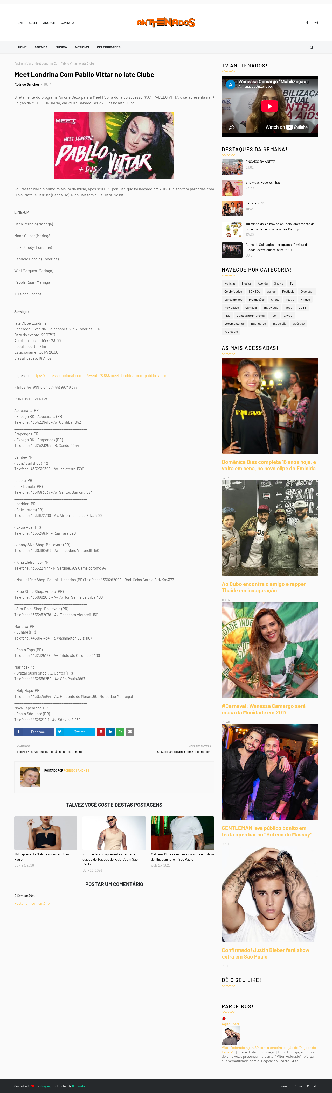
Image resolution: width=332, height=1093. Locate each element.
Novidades (231, 307)
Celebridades (233, 291)
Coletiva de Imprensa (251, 315)
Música (246, 283)
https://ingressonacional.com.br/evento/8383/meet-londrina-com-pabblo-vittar (99, 375)
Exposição (279, 323)
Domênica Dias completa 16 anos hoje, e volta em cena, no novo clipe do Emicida (269, 464)
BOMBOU (254, 291)
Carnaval (251, 307)
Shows (278, 283)
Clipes (275, 299)
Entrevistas (270, 307)
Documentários (234, 323)
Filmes (305, 299)
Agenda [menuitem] (41, 47)
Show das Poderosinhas (263, 182)
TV (291, 283)
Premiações (257, 299)
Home (20, 22)
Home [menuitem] (22, 47)
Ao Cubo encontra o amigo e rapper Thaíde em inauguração (264, 586)
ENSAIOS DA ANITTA (260, 162)
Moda (288, 307)
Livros (288, 315)
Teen (274, 315)
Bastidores (258, 323)
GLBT (302, 307)
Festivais (288, 291)
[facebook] (307, 22)
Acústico (299, 323)
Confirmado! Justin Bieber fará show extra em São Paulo (265, 953)
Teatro (290, 299)
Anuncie (49, 22)
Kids (227, 315)
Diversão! (307, 291)
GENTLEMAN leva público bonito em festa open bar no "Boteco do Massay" (267, 831)
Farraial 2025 (255, 203)
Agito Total (230, 1023)
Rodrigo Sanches (27, 84)
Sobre (33, 22)
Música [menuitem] (61, 47)
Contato (67, 22)
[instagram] (315, 22)
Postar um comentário (32, 903)
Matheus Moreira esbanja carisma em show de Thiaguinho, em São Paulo (182, 856)
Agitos (271, 291)
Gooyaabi (78, 1086)
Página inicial (22, 63)
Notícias (230, 283)
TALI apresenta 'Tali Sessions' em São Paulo (41, 856)
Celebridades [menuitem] (109, 47)
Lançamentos (233, 299)
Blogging (45, 1086)
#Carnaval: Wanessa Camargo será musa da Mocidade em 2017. (264, 708)
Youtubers (231, 331)
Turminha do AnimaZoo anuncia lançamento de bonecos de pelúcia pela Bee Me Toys (280, 226)
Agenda (263, 283)
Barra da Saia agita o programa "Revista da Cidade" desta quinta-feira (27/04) (277, 247)
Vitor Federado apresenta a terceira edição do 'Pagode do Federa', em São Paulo (110, 859)
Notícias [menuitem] (82, 47)
